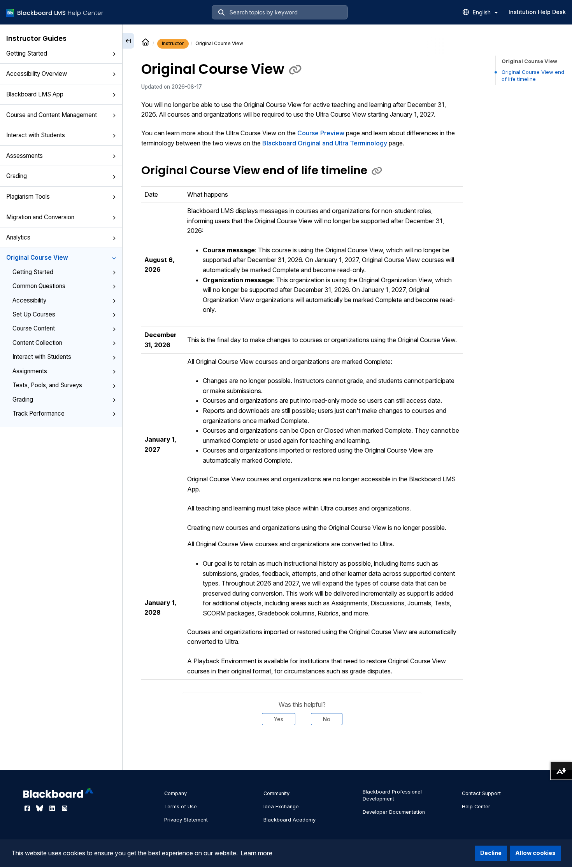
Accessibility (29, 300)
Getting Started (26, 53)
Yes (278, 719)
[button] (114, 54)
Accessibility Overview (36, 73)
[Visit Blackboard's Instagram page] (64, 808)
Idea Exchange (281, 806)
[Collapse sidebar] (128, 41)
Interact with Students (35, 135)
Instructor (173, 43)
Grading (16, 176)
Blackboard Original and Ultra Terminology (324, 143)
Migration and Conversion (40, 217)
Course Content (33, 328)
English (482, 12)
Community (276, 793)
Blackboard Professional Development (392, 795)
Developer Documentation (394, 812)
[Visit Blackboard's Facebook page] (28, 808)
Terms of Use (180, 806)
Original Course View (37, 257)
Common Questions (38, 286)
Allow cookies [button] (535, 853)
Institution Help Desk (537, 12)
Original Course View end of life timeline (533, 75)
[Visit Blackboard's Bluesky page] (40, 808)
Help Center (476, 806)
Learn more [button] (256, 853)
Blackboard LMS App (34, 94)
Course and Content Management (51, 115)
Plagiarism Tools (28, 196)
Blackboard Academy (289, 820)
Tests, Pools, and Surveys (47, 385)
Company (175, 793)
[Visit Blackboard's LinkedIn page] (53, 808)
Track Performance (38, 413)
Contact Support (481, 793)
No (326, 719)
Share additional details (302, 748)
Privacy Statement (186, 820)
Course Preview (320, 133)
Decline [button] (491, 853)
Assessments (24, 155)
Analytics (18, 237)
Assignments (29, 371)
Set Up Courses (33, 314)
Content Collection (37, 342)
